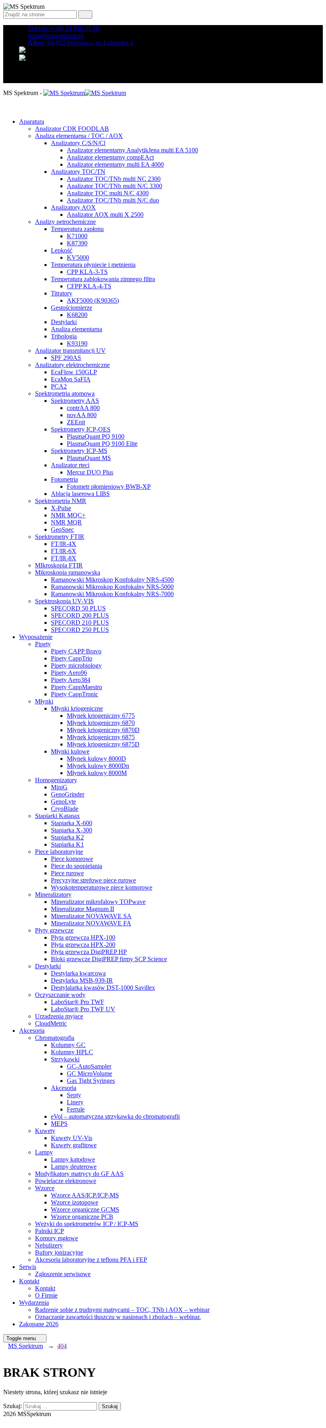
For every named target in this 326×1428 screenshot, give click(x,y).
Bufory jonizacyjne (59, 1252)
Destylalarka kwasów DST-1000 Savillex (103, 987)
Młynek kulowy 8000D (96, 758)
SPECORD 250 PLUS (80, 629)
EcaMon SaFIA (71, 379)
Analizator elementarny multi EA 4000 (115, 164)
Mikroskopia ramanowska (67, 572)
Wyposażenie (35, 636)
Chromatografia (54, 1037)
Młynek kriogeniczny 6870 (101, 722)
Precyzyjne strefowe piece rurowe (93, 880)
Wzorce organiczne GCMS (85, 1209)
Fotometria (64, 479)
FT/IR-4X (63, 543)
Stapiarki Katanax (57, 815)
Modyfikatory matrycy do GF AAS (79, 1173)
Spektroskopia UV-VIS (64, 601)
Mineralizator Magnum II (82, 908)
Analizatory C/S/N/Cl (78, 143)
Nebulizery (49, 1245)
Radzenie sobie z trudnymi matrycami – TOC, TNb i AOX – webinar (122, 1309)
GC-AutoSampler (89, 1066)
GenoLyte (63, 801)
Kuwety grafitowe (74, 1145)
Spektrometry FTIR (59, 536)
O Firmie (46, 1295)
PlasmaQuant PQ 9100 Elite (102, 443)
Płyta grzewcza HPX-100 (83, 937)
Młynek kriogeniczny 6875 (101, 737)
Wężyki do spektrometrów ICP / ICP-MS (86, 1223)
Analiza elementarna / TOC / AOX (79, 135)
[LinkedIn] (23, 79)
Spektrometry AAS (75, 400)
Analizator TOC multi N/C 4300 (108, 193)
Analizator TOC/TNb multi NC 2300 (114, 178)
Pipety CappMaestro (76, 687)
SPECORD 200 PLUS (80, 615)
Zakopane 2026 (38, 1324)
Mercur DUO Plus (90, 472)
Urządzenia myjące (59, 1016)
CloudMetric (51, 1023)
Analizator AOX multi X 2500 (105, 214)
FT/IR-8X (63, 558)
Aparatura (31, 121)
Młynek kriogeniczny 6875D (103, 744)
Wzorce (44, 1188)
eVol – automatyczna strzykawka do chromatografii (115, 1116)
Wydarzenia (34, 1302)
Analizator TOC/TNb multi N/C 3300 (114, 186)
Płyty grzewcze (54, 930)
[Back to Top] (7, 1421)
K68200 (77, 314)
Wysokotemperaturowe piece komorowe (101, 887)
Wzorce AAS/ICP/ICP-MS (85, 1195)
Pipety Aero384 (70, 679)
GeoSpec (62, 529)
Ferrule (76, 1109)
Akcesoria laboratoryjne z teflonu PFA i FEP (91, 1259)
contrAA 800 (83, 407)
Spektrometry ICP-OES (81, 429)
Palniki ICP (49, 1231)
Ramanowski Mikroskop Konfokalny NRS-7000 (112, 594)
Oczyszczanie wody (60, 994)
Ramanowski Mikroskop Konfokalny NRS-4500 (112, 579)
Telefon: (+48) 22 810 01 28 (63, 28)
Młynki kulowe (70, 751)
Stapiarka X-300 (71, 830)
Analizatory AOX (73, 207)
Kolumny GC (68, 1044)
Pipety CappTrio (71, 658)
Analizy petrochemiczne (65, 221)
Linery (75, 1102)
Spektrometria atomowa (65, 393)
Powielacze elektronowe (65, 1180)
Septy (74, 1095)
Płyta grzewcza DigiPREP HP (89, 951)
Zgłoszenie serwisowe (63, 1274)
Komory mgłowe (56, 1238)
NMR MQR (66, 522)
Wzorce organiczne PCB (82, 1216)
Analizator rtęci (70, 465)
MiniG (59, 787)
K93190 (77, 343)
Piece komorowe (72, 858)
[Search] (85, 14)
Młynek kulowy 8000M (97, 772)
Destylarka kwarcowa (78, 973)
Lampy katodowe (73, 1159)
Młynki (44, 701)
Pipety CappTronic (74, 694)
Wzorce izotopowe (74, 1202)
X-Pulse (61, 508)
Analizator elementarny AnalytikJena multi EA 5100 (132, 150)
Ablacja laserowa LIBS (80, 493)
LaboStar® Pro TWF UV (83, 1009)
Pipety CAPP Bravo (76, 651)
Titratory (61, 293)
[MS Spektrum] (84, 92)
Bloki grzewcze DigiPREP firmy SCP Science (109, 959)
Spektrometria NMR (60, 500)
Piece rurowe (67, 873)
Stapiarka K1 (67, 844)
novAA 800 (82, 415)
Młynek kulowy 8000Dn (98, 765)
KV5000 (78, 257)
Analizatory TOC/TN (78, 171)
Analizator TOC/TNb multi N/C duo (113, 200)
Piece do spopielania (76, 866)
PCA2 (59, 386)
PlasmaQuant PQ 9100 (95, 436)
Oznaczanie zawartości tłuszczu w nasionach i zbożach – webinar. (118, 1316)
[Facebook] (23, 72)
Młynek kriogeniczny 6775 (101, 715)
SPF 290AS (66, 357)
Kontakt (29, 1281)
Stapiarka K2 (67, 837)
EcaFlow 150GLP (74, 372)
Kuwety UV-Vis (71, 1138)
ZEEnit (76, 422)
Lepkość (61, 250)
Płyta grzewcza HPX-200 (83, 944)
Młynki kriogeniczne (77, 708)
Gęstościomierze (71, 307)
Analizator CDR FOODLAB (72, 128)
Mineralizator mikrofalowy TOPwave (98, 901)
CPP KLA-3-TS (87, 271)
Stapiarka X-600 (71, 823)
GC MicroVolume (89, 1073)
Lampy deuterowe (74, 1166)
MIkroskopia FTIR (59, 565)
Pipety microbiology (76, 665)
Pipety (43, 644)
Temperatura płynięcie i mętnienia (93, 264)
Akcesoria (32, 1030)
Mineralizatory (53, 894)
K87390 (77, 243)
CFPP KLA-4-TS (89, 286)
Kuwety (45, 1130)
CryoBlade (64, 808)
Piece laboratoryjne (59, 851)
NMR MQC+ (68, 515)
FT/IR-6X (63, 551)
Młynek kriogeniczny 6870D (103, 730)
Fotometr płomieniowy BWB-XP (109, 486)
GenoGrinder (67, 794)
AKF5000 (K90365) (93, 300)
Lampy (44, 1152)
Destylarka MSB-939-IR (82, 980)
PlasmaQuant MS (89, 458)
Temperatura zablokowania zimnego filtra (103, 279)
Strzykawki (65, 1059)
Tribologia (64, 336)
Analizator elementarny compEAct (110, 157)
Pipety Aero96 (69, 672)
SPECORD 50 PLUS (78, 608)
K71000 (77, 236)
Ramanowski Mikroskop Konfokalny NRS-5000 (112, 586)
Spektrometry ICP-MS (79, 450)
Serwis (27, 1266)
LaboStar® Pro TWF (77, 1002)
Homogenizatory (56, 780)
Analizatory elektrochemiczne (72, 364)
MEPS (59, 1123)
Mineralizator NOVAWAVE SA (91, 916)
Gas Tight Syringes (91, 1080)
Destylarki (64, 322)
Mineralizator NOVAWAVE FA (91, 923)
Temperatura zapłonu (77, 228)
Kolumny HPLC (72, 1052)
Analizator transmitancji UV (70, 350)
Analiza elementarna (76, 329)
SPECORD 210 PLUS (80, 622)
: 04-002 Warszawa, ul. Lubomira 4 (80, 42)
